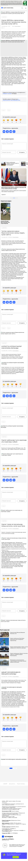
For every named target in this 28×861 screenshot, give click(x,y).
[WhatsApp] (14, 131)
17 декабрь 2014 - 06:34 (5, 528)
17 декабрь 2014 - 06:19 (5, 676)
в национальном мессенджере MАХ (11, 99)
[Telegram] (10, 131)
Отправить (22, 152)
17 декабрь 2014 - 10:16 (5, 237)
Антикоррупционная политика (9, 852)
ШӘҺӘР (5, 783)
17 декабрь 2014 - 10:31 (5, 26)
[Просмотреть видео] (5, 211)
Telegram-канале (7, 93)
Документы (12, 783)
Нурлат (3, 110)
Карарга (15, 857)
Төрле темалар (21, 783)
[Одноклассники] (7, 131)
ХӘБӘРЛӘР (4, 17)
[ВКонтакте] (4, 131)
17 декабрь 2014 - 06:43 (5, 444)
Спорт (9, 110)
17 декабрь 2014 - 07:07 (5, 350)
